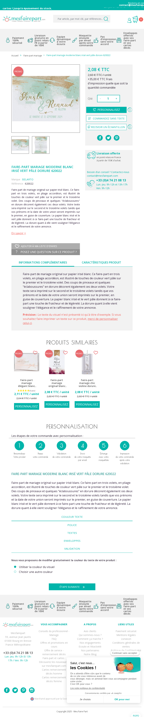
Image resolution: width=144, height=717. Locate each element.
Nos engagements (90, 642)
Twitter (15, 690)
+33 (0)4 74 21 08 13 (111, 180)
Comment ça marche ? (90, 638)
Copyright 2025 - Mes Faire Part (72, 711)
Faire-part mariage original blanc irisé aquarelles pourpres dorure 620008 (57, 383)
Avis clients (90, 631)
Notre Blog (90, 654)
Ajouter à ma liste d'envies (39, 246)
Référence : (17, 183)
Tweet (108, 138)
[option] (26, 382)
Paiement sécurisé (126, 631)
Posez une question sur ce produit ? (48, 252)
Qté (90, 99)
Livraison (126, 638)
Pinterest (116, 138)
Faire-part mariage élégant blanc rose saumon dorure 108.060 (27, 383)
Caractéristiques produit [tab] (101, 262)
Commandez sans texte (109, 118)
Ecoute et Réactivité (90, 646)
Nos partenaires (90, 650)
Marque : (16, 179)
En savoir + (18, 233)
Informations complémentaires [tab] (43, 262)
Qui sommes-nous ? (90, 635)
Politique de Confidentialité (126, 650)
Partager (100, 138)
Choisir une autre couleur (36, 572)
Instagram (32, 690)
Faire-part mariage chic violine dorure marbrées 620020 (87, 383)
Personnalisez (108, 110)
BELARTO (27, 179)
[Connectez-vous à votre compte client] (121, 21)
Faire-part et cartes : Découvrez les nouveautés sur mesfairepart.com (54, 661)
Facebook (7, 690)
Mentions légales (126, 635)
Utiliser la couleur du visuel (36, 567)
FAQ (54, 638)
